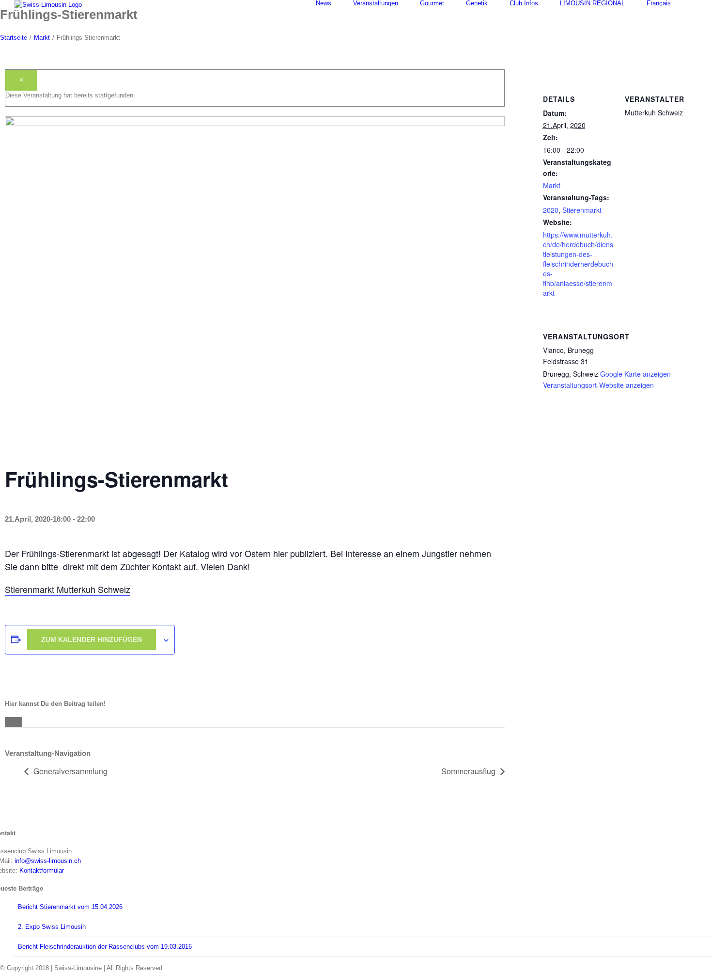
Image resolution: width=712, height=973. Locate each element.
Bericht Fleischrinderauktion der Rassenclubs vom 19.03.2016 (105, 946)
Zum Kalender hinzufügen (91, 639)
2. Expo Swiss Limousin (52, 926)
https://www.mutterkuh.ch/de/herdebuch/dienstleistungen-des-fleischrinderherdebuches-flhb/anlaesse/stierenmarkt (578, 264)
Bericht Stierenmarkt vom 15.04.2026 (70, 906)
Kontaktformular (41, 870)
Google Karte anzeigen (635, 374)
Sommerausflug (468, 771)
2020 (550, 210)
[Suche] (695, 3)
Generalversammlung (70, 771)
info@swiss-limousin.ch (48, 860)
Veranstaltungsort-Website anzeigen (598, 385)
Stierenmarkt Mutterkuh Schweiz (67, 589)
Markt (551, 185)
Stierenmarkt (582, 210)
